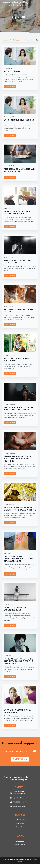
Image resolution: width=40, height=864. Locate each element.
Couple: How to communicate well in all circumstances (19, 559)
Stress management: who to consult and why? (18, 408)
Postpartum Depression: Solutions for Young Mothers (17, 458)
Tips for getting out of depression (17, 262)
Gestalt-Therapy (20, 820)
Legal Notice (20, 841)
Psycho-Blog (20, 827)
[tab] (11, 40)
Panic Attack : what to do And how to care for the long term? (18, 661)
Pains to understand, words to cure (16, 609)
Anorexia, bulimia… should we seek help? (19, 170)
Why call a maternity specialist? (16, 360)
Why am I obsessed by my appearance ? (18, 711)
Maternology (20, 823)
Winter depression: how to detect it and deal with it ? (20, 509)
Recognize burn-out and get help (18, 311)
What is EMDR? (12, 71)
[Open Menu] (37, 4)
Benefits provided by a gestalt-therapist (17, 213)
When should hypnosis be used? (19, 121)
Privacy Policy (20, 844)
